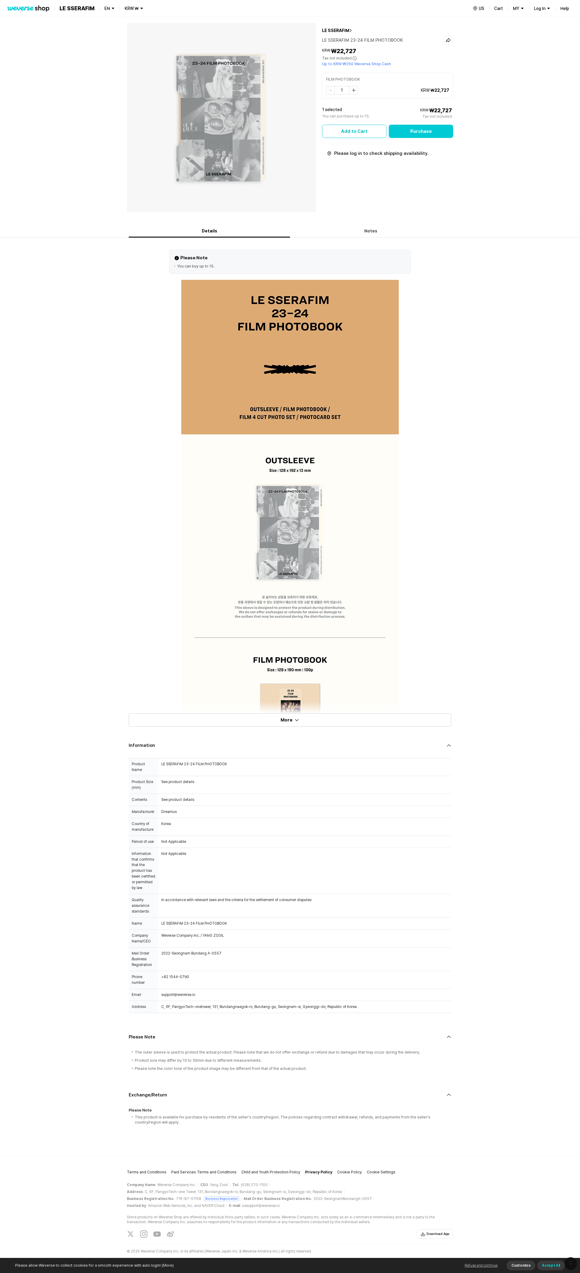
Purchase (421, 131)
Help (564, 8)
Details (209, 231)
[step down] (330, 90)
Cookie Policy (349, 1172)
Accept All (551, 1265)
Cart (498, 8)
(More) (168, 1265)
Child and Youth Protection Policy (270, 1172)
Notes (370, 231)
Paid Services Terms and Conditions (204, 1172)
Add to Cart (354, 131)
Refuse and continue (481, 1265)
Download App (438, 1234)
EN (107, 8)
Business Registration (221, 1198)
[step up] (353, 90)
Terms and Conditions (146, 1172)
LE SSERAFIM (335, 30)
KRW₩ (132, 8)
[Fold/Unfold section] (290, 745)
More (286, 720)
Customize (520, 1265)
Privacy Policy (318, 1172)
